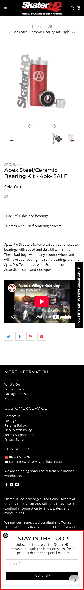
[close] (5, 535)
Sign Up (42, 576)
